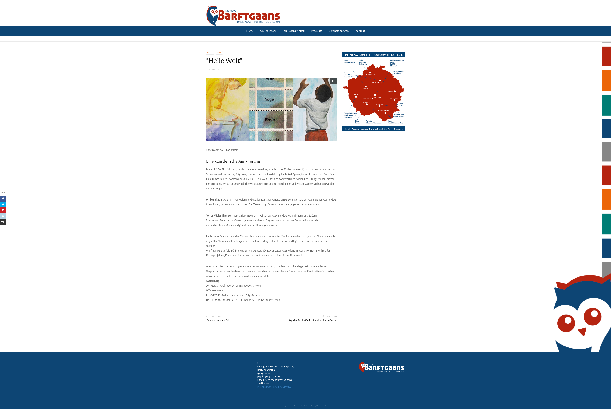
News (219, 53)
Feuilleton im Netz (294, 30)
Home (250, 30)
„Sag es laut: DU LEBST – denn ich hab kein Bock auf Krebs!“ (312, 320)
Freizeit (210, 53)
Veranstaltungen (339, 30)
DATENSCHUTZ (282, 386)
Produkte (316, 30)
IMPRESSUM (264, 386)
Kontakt (360, 30)
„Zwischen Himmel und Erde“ (218, 320)
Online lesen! (268, 30)
